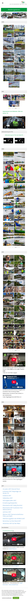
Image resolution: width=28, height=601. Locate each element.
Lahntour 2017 (7, 512)
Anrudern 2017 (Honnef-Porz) (11, 489)
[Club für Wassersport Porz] (18, 3)
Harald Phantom (13, 548)
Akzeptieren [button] (16, 597)
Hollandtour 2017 (8, 498)
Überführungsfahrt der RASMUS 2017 (14, 518)
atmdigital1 (16, 565)
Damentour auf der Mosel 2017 (12, 521)
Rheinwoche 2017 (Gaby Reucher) (12, 505)
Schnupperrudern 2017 (9, 500)
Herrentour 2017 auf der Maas (11, 523)
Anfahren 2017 (7, 495)
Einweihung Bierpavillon (10, 503)
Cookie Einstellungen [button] (7, 598)
